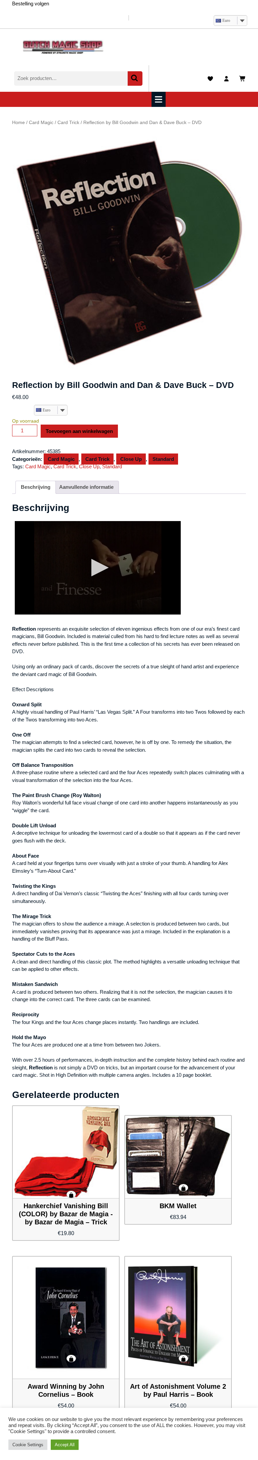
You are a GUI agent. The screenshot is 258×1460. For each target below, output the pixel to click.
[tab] (159, 99)
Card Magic (41, 122)
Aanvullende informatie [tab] (86, 487)
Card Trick (68, 122)
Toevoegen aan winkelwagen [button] (71, 1194)
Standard (163, 459)
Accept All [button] (65, 1444)
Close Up (131, 459)
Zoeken (135, 78)
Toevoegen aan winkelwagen (79, 431)
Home (18, 122)
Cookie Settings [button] (27, 1444)
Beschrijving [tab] (35, 487)
